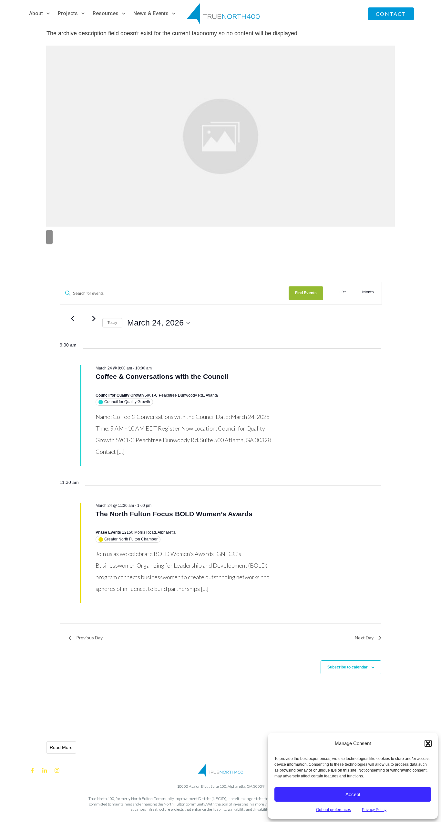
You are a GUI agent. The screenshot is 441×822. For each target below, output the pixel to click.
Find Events (306, 293)
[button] (428, 743)
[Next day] (93, 319)
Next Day (364, 637)
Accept (352, 794)
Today (112, 323)
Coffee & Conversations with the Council (162, 376)
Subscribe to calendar (347, 667)
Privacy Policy (374, 809)
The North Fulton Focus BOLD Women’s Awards (174, 514)
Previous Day (89, 637)
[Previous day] (72, 319)
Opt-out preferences (333, 809)
